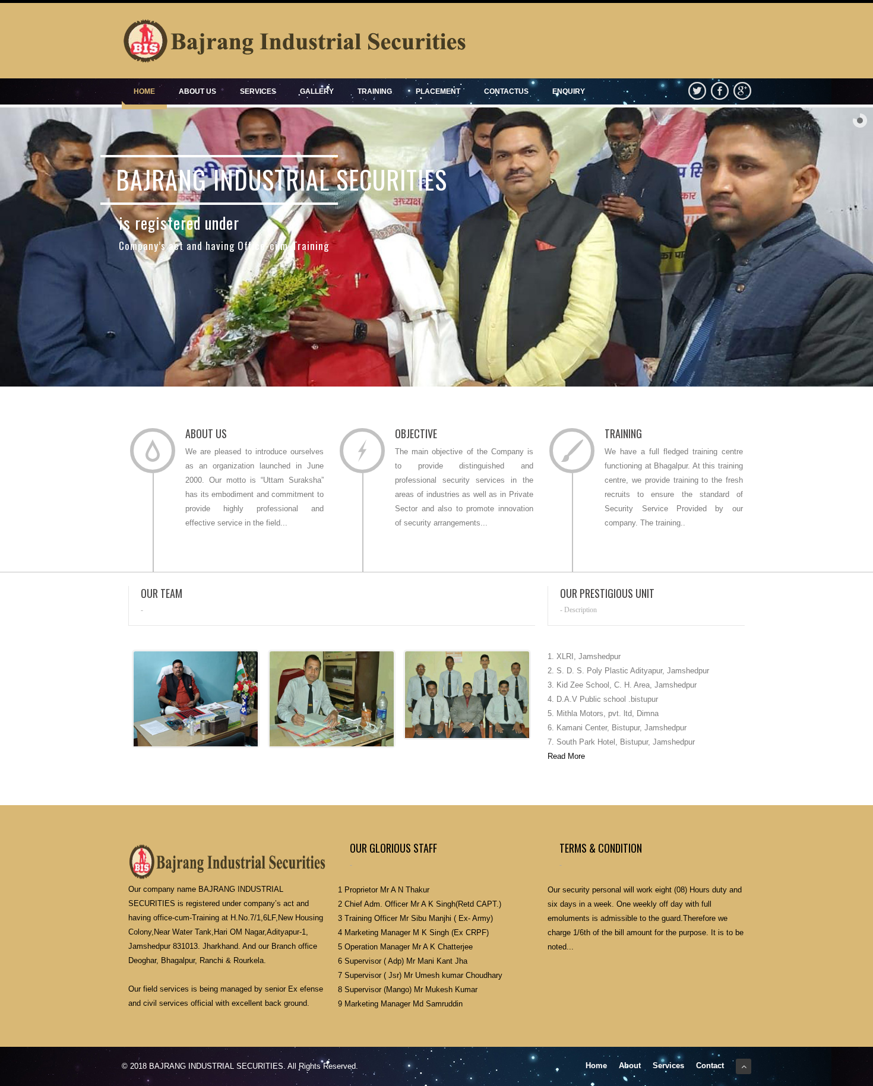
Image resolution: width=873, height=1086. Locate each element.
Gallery (317, 91)
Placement (438, 91)
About (630, 1065)
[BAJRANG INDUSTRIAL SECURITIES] (294, 41)
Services (258, 91)
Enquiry (568, 91)
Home (144, 91)
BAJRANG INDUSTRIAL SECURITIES (216, 1066)
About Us (197, 91)
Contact (710, 1065)
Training (375, 91)
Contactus (506, 91)
